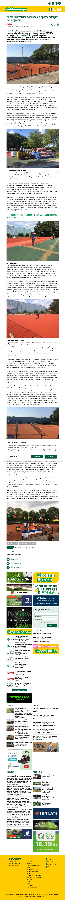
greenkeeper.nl (20, 894)
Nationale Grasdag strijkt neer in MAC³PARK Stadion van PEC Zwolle (22, 737)
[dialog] (32, 449)
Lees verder (29, 452)
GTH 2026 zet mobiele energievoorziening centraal (23, 720)
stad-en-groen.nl (31, 894)
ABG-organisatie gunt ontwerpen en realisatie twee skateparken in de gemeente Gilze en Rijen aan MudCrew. (44, 723)
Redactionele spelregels (34, 875)
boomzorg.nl (41, 894)
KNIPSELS (10, 772)
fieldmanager (52, 867)
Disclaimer (30, 879)
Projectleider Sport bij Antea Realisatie (23, 651)
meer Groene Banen (19, 690)
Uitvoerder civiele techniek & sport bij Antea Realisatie (23, 657)
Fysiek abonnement (32, 859)
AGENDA (10, 705)
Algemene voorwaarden (34, 877)
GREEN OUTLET (39, 630)
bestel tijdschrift (16, 563)
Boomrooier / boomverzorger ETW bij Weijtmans (23, 678)
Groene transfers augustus (49, 775)
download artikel (16, 559)
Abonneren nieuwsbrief (33, 871)
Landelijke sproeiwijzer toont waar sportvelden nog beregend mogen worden (50, 789)
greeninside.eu (36, 896)
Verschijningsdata (32, 888)
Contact (29, 867)
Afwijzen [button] (37, 456)
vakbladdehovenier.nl (52, 894)
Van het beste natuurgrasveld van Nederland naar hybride (48, 796)
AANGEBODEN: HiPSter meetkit (42, 637)
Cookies (29, 883)
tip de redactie (15, 567)
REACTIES (10, 551)
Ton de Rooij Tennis (14, 31)
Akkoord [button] (51, 456)
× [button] (59, 440)
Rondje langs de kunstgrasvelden (46, 802)
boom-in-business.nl (25, 896)
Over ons (29, 861)
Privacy (29, 881)
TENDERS (37, 705)
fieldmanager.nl (10, 894)
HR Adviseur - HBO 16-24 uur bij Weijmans (23, 672)
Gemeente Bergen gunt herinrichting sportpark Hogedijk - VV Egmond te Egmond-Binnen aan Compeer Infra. (44, 730)
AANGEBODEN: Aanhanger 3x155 (42, 633)
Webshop (29, 863)
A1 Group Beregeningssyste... (27, 543)
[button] (12, 456)
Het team (29, 873)
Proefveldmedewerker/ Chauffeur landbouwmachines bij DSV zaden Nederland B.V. (22, 638)
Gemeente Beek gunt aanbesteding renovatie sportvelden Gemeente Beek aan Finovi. (45, 717)
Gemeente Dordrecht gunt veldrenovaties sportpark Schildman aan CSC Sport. (45, 736)
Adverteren (30, 885)
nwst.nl (44, 896)
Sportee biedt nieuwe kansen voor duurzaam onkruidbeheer (50, 782)
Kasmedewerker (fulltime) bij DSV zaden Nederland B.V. (23, 645)
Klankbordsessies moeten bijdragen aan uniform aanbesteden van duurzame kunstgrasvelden (23, 728)
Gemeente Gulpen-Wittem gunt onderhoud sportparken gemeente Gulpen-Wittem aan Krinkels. (45, 710)
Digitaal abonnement (33, 869)
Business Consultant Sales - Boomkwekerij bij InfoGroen (23, 684)
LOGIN (10, 547)
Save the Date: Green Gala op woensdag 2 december (23, 743)
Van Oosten (20, 35)
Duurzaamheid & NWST (33, 865)
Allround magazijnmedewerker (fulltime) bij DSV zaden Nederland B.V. (21, 665)
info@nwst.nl (51, 859)
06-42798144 (52, 864)
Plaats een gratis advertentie (41, 641)
